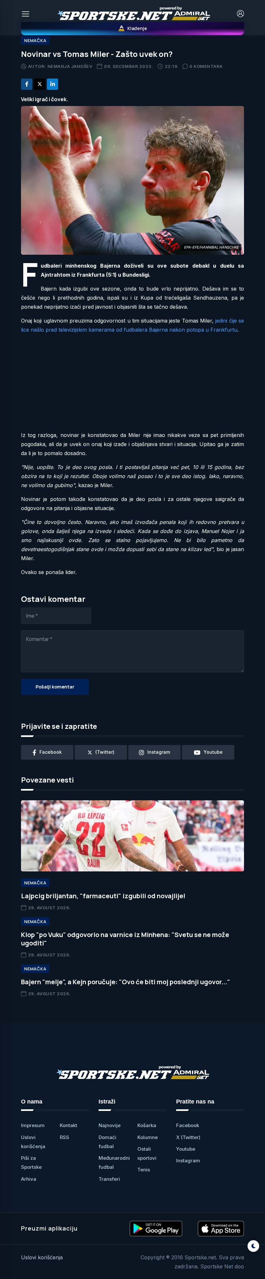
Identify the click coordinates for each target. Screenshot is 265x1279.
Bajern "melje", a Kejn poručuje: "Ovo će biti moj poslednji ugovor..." (125, 981)
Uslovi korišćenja (42, 1257)
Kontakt (68, 1125)
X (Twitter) (188, 1137)
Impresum (33, 1125)
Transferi (109, 1179)
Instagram (188, 1160)
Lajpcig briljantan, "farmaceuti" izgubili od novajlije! (103, 895)
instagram (158, 752)
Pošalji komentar (55, 687)
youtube (213, 752)
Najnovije (110, 1125)
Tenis (143, 1170)
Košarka (146, 1125)
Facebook (187, 1125)
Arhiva (28, 1179)
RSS (64, 1137)
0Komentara (206, 66)
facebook (50, 752)
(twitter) (104, 752)
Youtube (185, 1149)
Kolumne (147, 1137)
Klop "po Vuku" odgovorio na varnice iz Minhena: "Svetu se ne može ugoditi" (125, 938)
